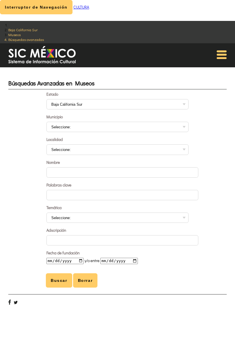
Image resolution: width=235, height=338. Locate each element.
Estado (52, 94)
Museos (14, 34)
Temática (54, 207)
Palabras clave (58, 185)
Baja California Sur (23, 29)
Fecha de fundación (63, 253)
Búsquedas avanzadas (26, 39)
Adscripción (56, 230)
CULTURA (81, 7)
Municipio (54, 116)
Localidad (54, 139)
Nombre (53, 162)
